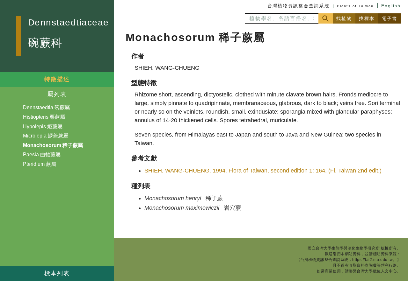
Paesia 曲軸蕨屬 (42, 154)
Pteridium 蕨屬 (39, 164)
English (391, 5)
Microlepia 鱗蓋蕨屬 (45, 135)
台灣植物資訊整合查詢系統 (298, 5)
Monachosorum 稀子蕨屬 (53, 145)
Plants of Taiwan (355, 6)
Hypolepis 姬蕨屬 (42, 126)
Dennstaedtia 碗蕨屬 (46, 107)
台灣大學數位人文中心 (377, 271)
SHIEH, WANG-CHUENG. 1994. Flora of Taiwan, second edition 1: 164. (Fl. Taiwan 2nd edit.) (263, 170)
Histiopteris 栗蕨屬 (44, 117)
